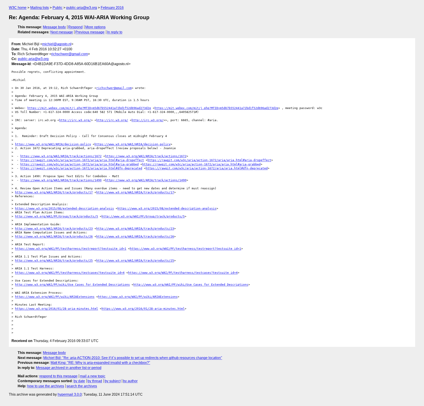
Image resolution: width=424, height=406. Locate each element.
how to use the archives (45, 386)
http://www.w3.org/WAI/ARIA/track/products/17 (54, 192)
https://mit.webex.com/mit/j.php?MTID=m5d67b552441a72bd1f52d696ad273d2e (89, 108)
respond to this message (58, 376)
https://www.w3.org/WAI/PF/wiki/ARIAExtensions (55, 296)
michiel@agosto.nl (56, 44)
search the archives (81, 386)
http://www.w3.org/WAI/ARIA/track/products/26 (54, 236)
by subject (113, 381)
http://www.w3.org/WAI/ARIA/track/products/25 (54, 260)
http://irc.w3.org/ (75, 120)
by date (79, 381)
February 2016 (112, 7)
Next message (61, 32)
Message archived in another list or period (68, 368)
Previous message (89, 32)
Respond (75, 27)
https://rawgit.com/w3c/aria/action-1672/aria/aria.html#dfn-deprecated (81, 168)
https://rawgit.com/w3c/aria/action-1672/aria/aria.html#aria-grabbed (79, 164)
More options (95, 27)
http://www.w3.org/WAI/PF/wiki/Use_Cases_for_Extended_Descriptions (72, 284)
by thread (94, 381)
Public (57, 7)
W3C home (17, 7)
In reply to (114, 32)
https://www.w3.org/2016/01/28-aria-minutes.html (56, 308)
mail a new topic (92, 376)
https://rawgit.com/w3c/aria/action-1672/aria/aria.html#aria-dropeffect (82, 160)
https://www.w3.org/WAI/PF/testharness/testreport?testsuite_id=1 (70, 248)
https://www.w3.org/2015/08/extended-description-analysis (64, 208)
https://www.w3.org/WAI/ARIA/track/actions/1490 (61, 180)
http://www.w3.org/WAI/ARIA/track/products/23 (54, 228)
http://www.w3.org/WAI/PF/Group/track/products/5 (56, 216)
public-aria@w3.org (81, 7)
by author (130, 381)
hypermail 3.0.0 (70, 394)
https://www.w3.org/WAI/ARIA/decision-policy (53, 144)
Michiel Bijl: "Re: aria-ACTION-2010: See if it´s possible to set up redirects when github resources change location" (132, 358)
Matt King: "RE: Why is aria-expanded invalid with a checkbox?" (100, 363)
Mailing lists (39, 7)
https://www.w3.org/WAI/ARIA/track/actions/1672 (61, 156)
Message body (54, 27)
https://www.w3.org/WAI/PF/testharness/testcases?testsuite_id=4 (70, 272)
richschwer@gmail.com (69, 54)
